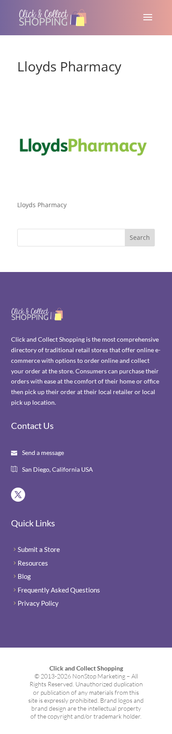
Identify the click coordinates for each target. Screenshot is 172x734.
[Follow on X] (18, 495)
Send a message (42, 452)
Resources (33, 563)
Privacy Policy (38, 603)
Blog (24, 576)
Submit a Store (39, 549)
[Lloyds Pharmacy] (83, 188)
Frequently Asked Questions (59, 590)
